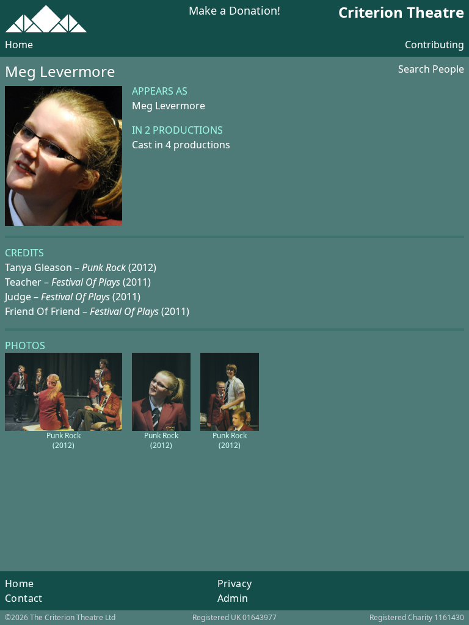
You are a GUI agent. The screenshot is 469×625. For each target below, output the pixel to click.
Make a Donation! (234, 11)
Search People (431, 69)
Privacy (234, 583)
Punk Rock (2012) (63, 440)
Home (19, 44)
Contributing (434, 44)
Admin (233, 598)
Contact (24, 598)
